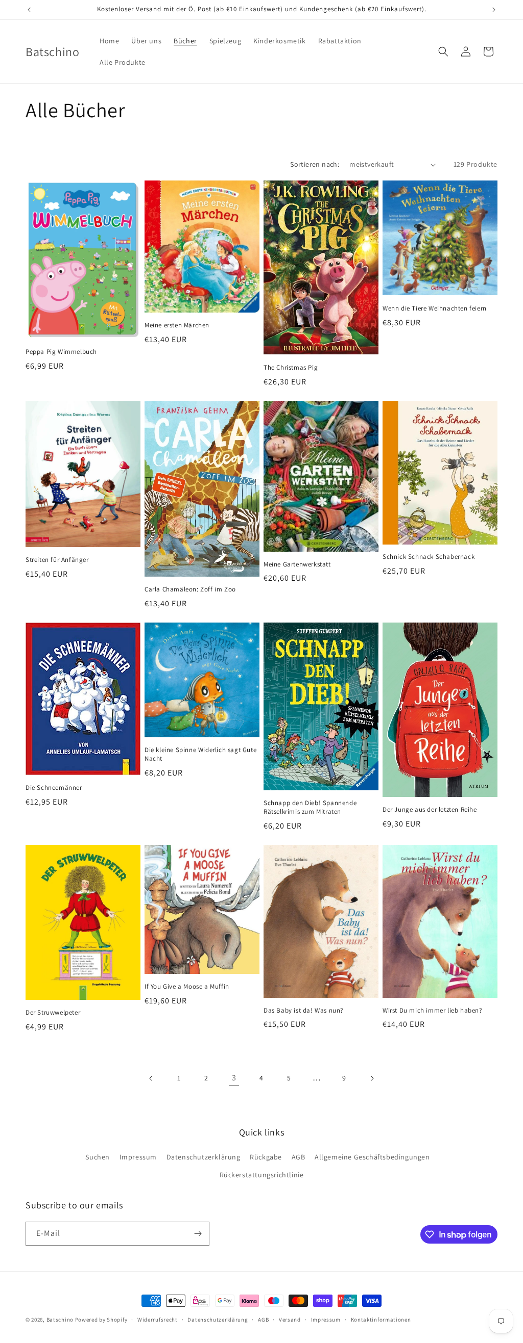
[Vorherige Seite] (151, 1078)
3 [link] (234, 1077)
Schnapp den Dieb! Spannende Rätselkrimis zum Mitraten (310, 807)
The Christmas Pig (291, 368)
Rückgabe (266, 1156)
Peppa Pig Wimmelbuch (61, 352)
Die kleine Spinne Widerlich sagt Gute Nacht (200, 754)
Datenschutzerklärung (204, 1156)
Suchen (97, 1156)
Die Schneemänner (54, 788)
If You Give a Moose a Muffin (187, 987)
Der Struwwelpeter (53, 1013)
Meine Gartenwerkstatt (297, 564)
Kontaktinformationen (381, 1319)
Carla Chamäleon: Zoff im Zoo (190, 589)
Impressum (138, 1156)
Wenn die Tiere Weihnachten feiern (435, 308)
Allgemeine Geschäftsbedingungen (372, 1156)
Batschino (60, 1319)
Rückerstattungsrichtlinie (262, 1174)
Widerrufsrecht (157, 1319)
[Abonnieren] (197, 1234)
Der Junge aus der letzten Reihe (430, 810)
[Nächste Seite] (372, 1078)
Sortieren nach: (314, 164)
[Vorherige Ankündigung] (29, 9)
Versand (290, 1319)
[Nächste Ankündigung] (494, 9)
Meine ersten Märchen (177, 325)
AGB (298, 1156)
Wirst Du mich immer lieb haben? (432, 1010)
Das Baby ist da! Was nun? (303, 1010)
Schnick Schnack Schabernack (428, 557)
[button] (443, 51)
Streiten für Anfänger (57, 560)
